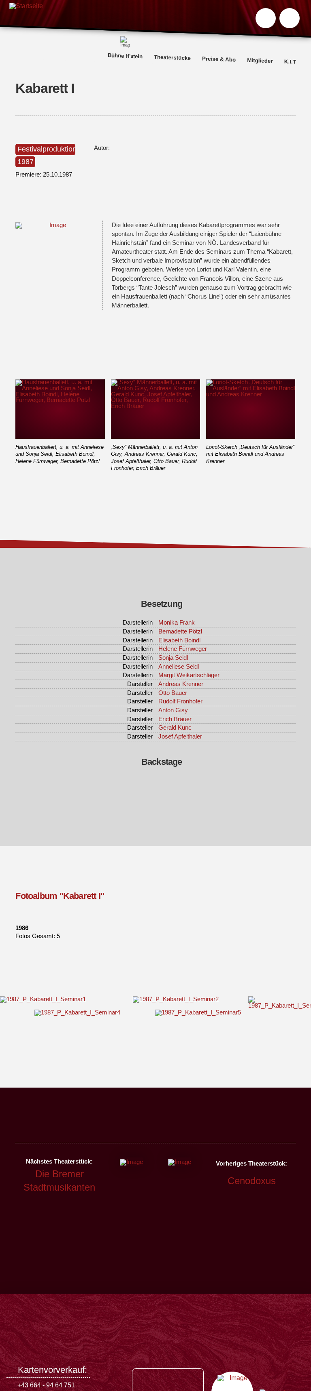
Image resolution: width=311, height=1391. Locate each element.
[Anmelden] (289, 18)
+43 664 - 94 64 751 (46, 1385)
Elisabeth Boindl (179, 640)
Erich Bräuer (175, 719)
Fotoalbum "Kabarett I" (59, 896)
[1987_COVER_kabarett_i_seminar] (54, 225)
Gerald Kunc (175, 727)
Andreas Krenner (180, 684)
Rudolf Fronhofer (180, 701)
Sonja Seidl (173, 657)
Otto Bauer (172, 693)
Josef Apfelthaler (180, 736)
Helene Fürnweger (182, 649)
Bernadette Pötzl (180, 631)
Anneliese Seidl (178, 666)
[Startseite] (26, 19)
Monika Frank (176, 622)
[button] (266, 18)
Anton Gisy (173, 710)
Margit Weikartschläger (188, 675)
